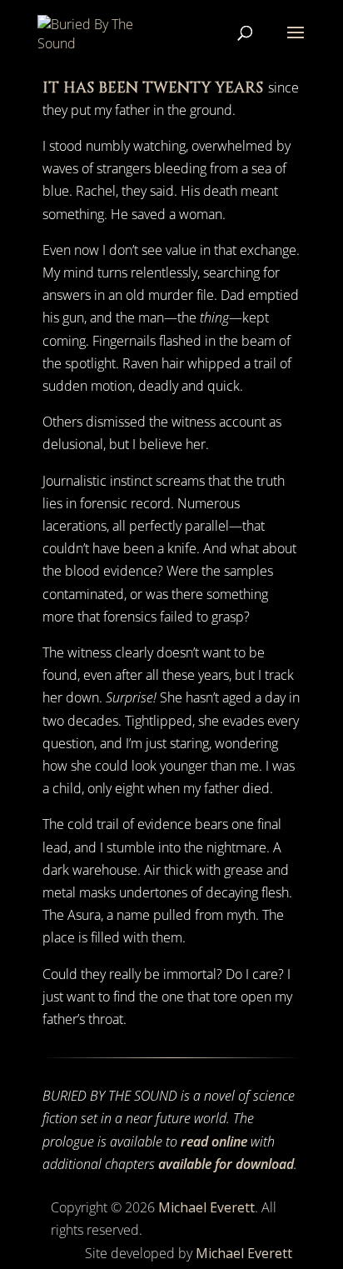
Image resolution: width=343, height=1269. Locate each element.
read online (214, 1141)
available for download (226, 1164)
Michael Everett (206, 1207)
